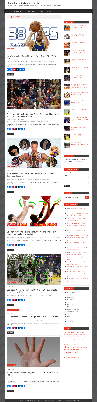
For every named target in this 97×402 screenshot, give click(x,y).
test (68, 355)
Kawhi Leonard (70, 297)
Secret (69, 344)
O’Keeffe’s (74, 342)
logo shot (80, 338)
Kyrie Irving (69, 302)
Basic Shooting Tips (11, 106)
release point (40, 61)
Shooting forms (80, 347)
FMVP (34, 179)
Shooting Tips (70, 316)
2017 (68, 332)
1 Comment (21, 61)
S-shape (65, 344)
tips (54, 61)
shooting (33, 295)
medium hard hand (68, 340)
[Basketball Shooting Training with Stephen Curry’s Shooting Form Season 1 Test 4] (34, 269)
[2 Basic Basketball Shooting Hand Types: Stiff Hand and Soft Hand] (33, 352)
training (47, 295)
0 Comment (21, 119)
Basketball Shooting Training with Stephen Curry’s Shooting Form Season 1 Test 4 (33, 291)
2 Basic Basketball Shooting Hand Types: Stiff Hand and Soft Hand (33, 374)
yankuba (69, 266)
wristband (77, 357)
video (50, 295)
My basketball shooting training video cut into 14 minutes (32, 317)
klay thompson (83, 336)
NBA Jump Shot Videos (72, 311)
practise (29, 295)
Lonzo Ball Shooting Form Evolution (79, 235)
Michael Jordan (35, 237)
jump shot (77, 336)
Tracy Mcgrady (49, 378)
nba (83, 340)
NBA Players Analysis (30, 11)
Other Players (70, 314)
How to (72, 336)
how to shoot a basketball (33, 61)
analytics (30, 237)
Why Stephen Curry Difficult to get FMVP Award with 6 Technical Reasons (30, 175)
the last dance (71, 355)
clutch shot (30, 179)
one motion (69, 342)
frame (74, 334)
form (72, 334)
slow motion (68, 350)
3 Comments (22, 237)
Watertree (69, 237)
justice (68, 218)
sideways (85, 347)
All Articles (49, 11)
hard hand (10, 121)
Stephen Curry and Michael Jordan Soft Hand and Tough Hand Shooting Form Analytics (31, 233)
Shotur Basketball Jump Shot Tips (24, 3)
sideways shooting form (27, 121)
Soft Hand (45, 61)
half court (78, 334)
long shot (85, 338)
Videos (41, 11)
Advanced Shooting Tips (72, 292)
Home (9, 11)
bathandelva (70, 261)
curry (65, 334)
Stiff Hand (43, 378)
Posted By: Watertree (12, 61)
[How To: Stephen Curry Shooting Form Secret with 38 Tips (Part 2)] (34, 35)
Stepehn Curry (81, 349)
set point (74, 344)
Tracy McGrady (70, 321)
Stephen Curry (10, 48)
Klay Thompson (70, 299)
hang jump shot (83, 334)
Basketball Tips (17, 11)
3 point (29, 378)
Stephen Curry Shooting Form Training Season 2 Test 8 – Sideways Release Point (77, 274)
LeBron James (70, 304)
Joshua (68, 213)
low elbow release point (17, 121)
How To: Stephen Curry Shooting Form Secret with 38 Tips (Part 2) (32, 57)
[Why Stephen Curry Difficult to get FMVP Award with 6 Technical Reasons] (34, 153)
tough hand (57, 237)
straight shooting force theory (42, 121)
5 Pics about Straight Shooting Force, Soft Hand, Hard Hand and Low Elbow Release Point (33, 115)
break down (77, 332)
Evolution (69, 334)
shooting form (41, 237)
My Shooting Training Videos (13, 282)
